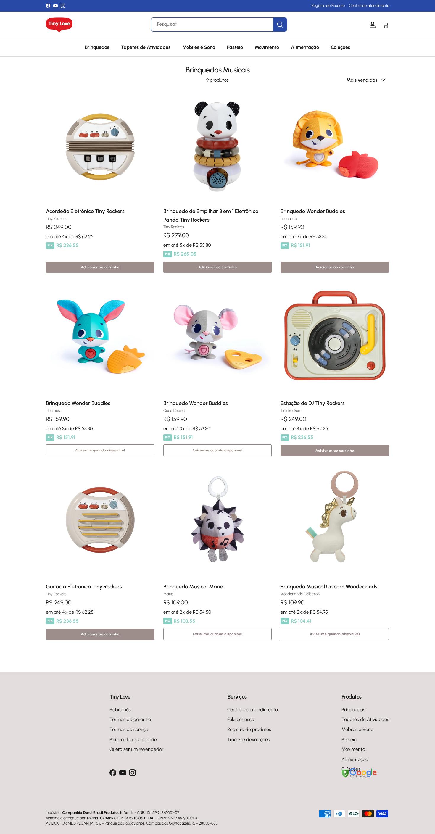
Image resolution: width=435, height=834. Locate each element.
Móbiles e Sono (198, 47)
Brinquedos (97, 47)
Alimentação (305, 47)
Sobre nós (120, 709)
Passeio (235, 47)
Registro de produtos (249, 729)
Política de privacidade (133, 739)
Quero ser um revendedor (136, 749)
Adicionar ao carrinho (100, 267)
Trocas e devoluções (248, 739)
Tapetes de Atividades (145, 47)
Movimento (267, 47)
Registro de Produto (328, 5)
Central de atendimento (369, 5)
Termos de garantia (130, 719)
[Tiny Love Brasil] (59, 24)
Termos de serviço (128, 729)
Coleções (340, 47)
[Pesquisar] (280, 24)
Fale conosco (240, 719)
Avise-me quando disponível (100, 450)
